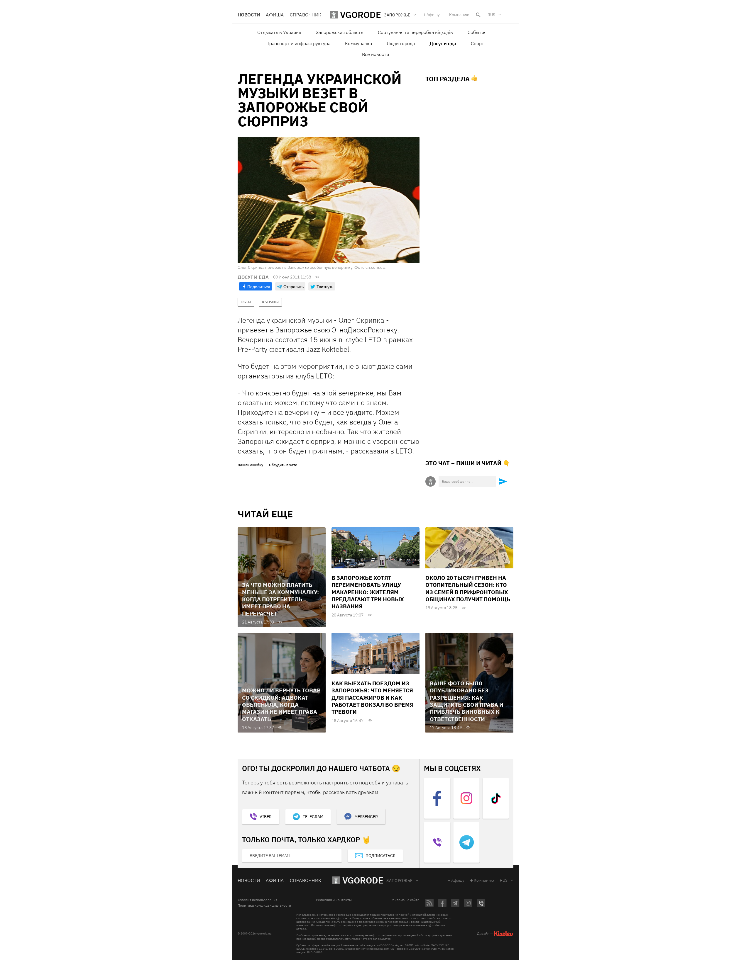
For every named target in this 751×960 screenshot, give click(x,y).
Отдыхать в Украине (279, 32)
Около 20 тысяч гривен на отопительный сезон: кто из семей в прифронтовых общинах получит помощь (467, 588)
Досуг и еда (442, 43)
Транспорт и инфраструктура (298, 43)
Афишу (433, 15)
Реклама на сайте (405, 900)
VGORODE (362, 880)
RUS (491, 15)
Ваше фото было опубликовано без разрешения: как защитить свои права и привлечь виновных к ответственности (466, 701)
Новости (249, 14)
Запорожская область (339, 32)
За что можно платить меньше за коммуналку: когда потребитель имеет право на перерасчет (280, 599)
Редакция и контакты (334, 900)
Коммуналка (358, 43)
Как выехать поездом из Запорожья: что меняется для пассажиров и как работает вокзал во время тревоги (372, 697)
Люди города (401, 43)
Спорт (477, 43)
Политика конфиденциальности (264, 905)
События (477, 32)
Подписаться (380, 855)
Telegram (313, 816)
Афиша (275, 14)
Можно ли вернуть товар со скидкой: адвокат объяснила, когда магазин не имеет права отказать (281, 704)
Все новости (375, 54)
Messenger (366, 816)
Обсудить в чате (283, 465)
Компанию (459, 15)
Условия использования (257, 900)
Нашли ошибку (250, 465)
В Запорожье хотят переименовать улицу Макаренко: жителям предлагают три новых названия (367, 592)
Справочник (306, 14)
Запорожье (399, 881)
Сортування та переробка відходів (415, 32)
